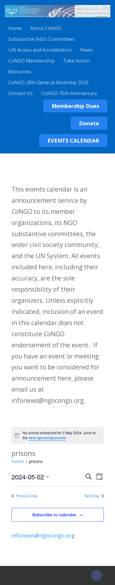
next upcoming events (47, 437)
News (86, 50)
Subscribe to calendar (54, 515)
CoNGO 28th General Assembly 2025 (48, 82)
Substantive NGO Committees (41, 39)
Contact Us (20, 93)
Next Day (92, 495)
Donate (89, 123)
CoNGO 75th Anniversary (69, 93)
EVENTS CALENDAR (73, 140)
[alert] (58, 435)
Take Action (76, 61)
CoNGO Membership (31, 61)
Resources (19, 71)
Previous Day (26, 495)
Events (18, 461)
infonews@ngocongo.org (43, 535)
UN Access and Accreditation (40, 50)
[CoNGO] (57, 18)
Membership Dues (75, 105)
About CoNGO (45, 28)
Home (15, 28)
